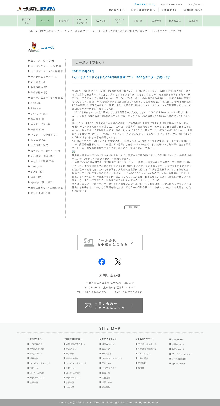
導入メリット (72, 348)
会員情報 (39, 145)
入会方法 (156, 21)
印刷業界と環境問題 (147, 348)
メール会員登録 (179, 358)
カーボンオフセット (81, 31)
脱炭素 (37, 118)
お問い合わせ (195, 9)
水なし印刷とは (37, 348)
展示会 (38, 140)
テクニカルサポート (172, 4)
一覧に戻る (132, 207)
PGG (36, 103)
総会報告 (193, 21)
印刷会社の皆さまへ (143, 9)
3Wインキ (101, 21)
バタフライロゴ (119, 21)
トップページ (195, 4)
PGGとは (34, 368)
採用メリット (36, 353)
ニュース (45, 21)
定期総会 (38, 82)
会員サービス (40, 124)
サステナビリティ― (44, 76)
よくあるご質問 (37, 372)
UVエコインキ (144, 353)
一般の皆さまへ (115, 9)
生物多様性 (39, 87)
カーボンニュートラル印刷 (48, 71)
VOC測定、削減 (43, 156)
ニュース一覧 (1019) (42, 60)
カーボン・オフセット (82, 21)
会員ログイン (170, 9)
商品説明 (142, 363)
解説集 (141, 368)
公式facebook (178, 363)
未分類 (37, 129)
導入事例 (70, 353)
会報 (36, 177)
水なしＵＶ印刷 (42, 161)
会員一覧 (137, 21)
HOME (31, 31)
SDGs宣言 (63, 21)
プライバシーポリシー (182, 354)
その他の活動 (42, 182)
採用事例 (34, 358)
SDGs (37, 171)
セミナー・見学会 (44, 134)
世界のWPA (175, 21)
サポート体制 (72, 358)
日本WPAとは (26, 21)
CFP (36, 166)
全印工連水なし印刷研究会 (48, 187)
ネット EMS (40, 193)
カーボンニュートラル (46, 66)
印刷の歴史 (143, 358)
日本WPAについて (144, 4)
